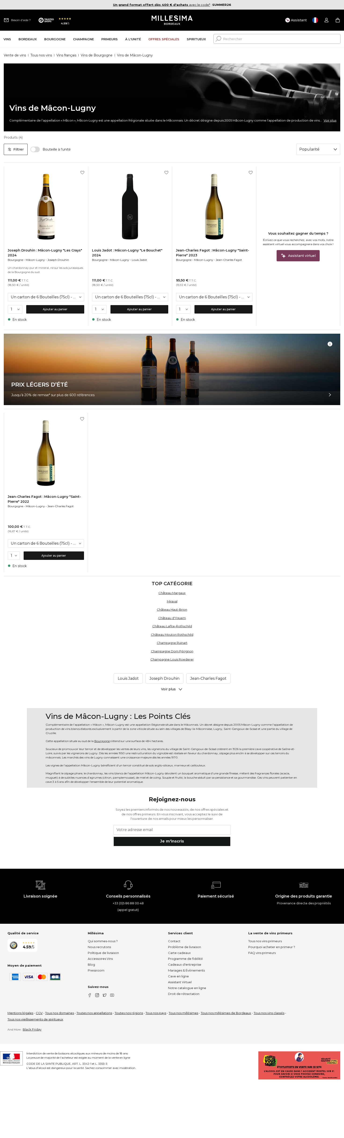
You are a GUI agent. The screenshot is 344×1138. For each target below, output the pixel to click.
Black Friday (32, 1029)
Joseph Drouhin (58, 260)
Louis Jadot (139, 260)
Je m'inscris (172, 841)
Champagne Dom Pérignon (172, 651)
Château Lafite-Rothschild (172, 626)
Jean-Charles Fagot (229, 260)
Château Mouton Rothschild (172, 634)
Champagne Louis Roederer (172, 659)
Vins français (66, 55)
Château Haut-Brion (172, 609)
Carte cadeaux (179, 953)
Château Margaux (172, 593)
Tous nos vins (41, 55)
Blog (91, 964)
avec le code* (161, 5)
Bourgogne (15, 260)
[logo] (172, 20)
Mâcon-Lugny (35, 260)
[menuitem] (7, 39)
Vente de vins (15, 55)
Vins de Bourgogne (97, 55)
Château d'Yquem (172, 618)
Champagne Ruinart (172, 643)
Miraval (172, 601)
